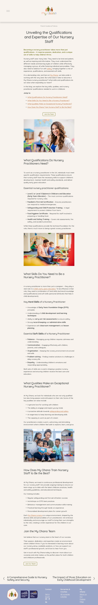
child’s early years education (45, 289)
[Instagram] (46, 599)
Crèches (63, 597)
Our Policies (82, 598)
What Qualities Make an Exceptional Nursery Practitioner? (49, 104)
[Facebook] (49, 599)
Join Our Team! (30, 564)
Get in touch (47, 595)
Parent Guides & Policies (49, 26)
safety (49, 69)
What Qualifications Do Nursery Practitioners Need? (47, 97)
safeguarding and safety (59, 411)
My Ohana (54, 75)
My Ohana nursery (35, 515)
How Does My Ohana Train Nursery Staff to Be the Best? (49, 107)
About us (83, 594)
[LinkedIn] (46, 602)
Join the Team (49, 114)
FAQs (82, 602)
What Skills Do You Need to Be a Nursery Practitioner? (48, 101)
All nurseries (65, 594)
